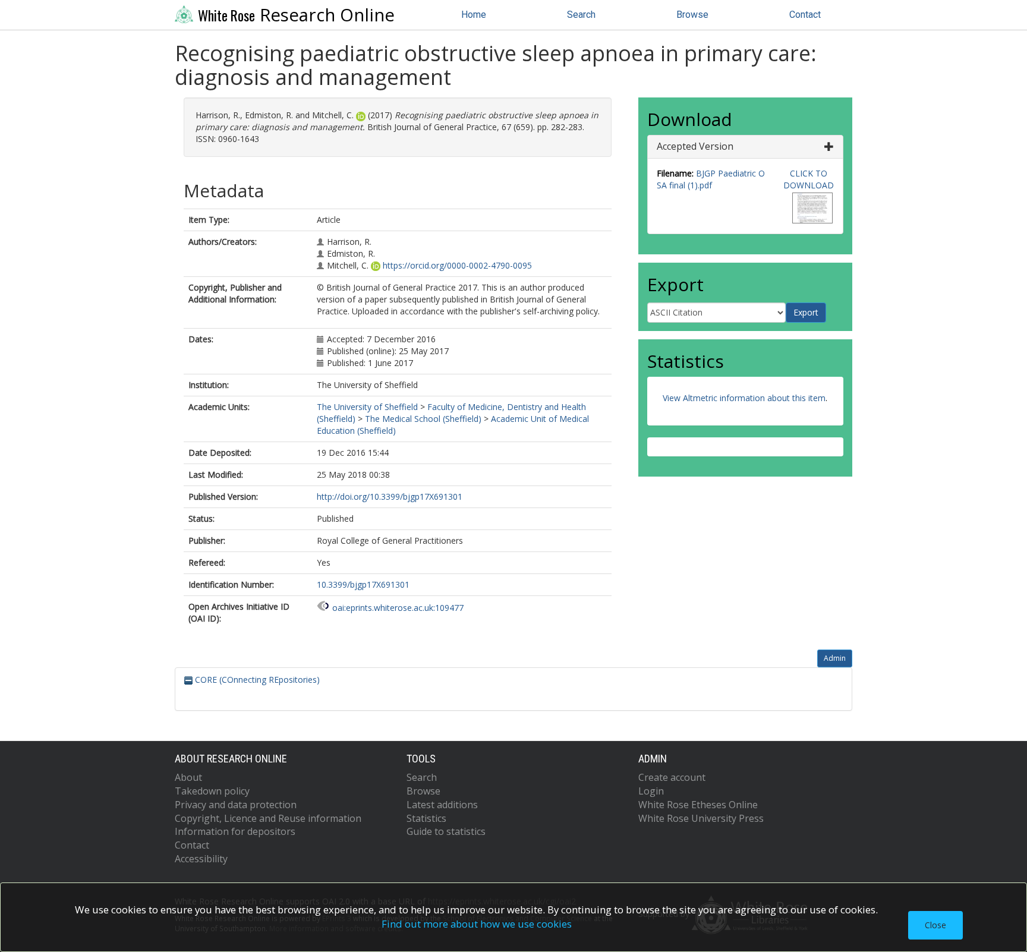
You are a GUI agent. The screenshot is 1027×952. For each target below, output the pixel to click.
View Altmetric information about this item (744, 398)
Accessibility (201, 858)
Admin (835, 658)
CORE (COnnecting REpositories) (256, 679)
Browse (692, 14)
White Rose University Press (701, 818)
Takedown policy (212, 790)
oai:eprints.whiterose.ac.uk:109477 (398, 607)
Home (473, 14)
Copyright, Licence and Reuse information (268, 818)
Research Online (296, 15)
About (188, 777)
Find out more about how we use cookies (477, 924)
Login (651, 790)
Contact (805, 14)
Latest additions (442, 804)
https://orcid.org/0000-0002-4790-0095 (457, 265)
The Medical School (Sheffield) (423, 418)
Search (581, 14)
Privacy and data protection (236, 804)
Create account (671, 777)
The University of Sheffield (367, 406)
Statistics (426, 818)
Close (935, 925)
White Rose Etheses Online (698, 804)
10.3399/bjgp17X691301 (363, 584)
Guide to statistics (446, 831)
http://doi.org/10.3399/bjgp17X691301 (389, 496)
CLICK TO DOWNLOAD (808, 179)
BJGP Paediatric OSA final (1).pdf (711, 179)
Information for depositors (235, 831)
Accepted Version (695, 146)
